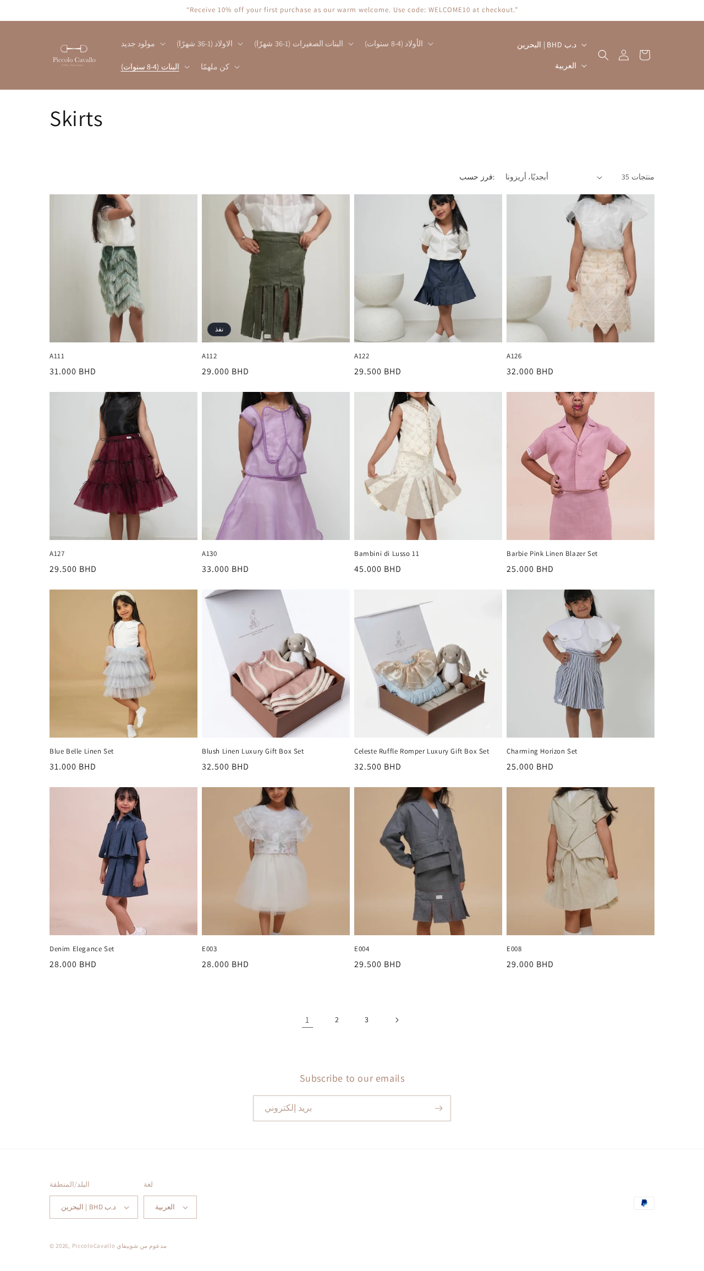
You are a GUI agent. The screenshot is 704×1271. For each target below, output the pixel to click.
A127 (57, 553)
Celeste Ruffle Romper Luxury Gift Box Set (422, 751)
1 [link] (307, 1019)
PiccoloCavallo (94, 1246)
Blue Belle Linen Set (82, 751)
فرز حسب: (476, 177)
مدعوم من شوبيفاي (141, 1246)
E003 (209, 949)
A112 (209, 356)
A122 (361, 356)
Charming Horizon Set (542, 751)
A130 (209, 553)
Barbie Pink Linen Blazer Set (552, 553)
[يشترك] (438, 1108)
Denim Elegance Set (82, 949)
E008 (514, 949)
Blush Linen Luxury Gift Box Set (253, 751)
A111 (57, 356)
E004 (361, 949)
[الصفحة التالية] (396, 1020)
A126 (514, 356)
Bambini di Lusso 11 (386, 553)
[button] (142, 43)
